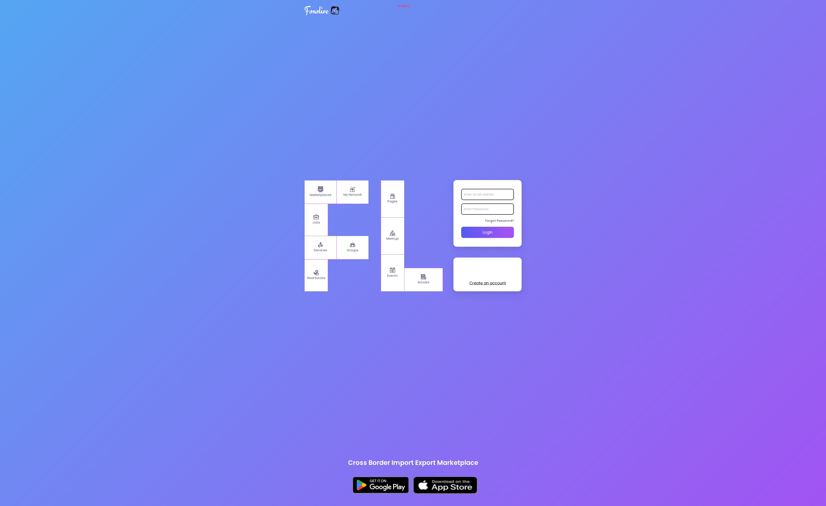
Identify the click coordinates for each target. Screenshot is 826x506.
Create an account (487, 283)
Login (488, 232)
